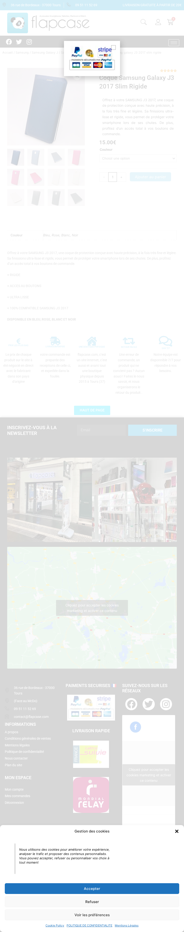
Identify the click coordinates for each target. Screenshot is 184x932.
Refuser (92, 901)
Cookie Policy (55, 925)
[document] (92, 466)
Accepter (92, 888)
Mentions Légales (126, 925)
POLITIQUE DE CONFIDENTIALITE (89, 925)
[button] (176, 831)
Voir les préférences (92, 915)
